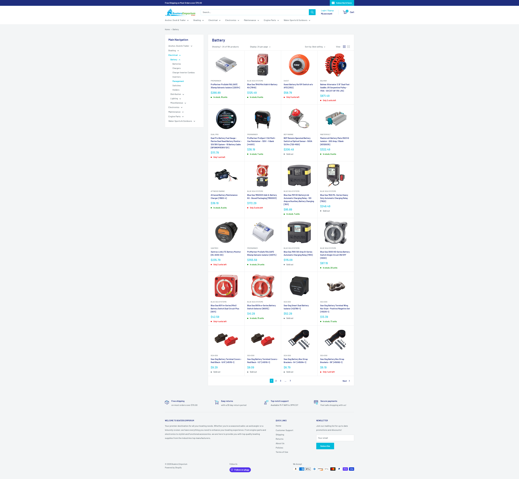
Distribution (175, 94)
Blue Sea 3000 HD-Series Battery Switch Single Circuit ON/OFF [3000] (335, 255)
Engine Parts (270, 20)
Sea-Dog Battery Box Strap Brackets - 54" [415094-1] (296, 360)
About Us (280, 443)
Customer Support (284, 430)
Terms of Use (282, 452)
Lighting (174, 98)
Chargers (176, 68)
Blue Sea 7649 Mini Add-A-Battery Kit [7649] (262, 86)
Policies (279, 447)
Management (178, 81)
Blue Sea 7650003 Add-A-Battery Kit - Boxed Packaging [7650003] (262, 196)
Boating (197, 20)
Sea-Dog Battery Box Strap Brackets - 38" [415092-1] (332, 360)
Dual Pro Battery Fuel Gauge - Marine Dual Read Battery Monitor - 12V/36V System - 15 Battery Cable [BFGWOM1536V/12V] (226, 143)
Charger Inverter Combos (183, 72)
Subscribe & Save (344, 3)
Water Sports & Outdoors (295, 20)
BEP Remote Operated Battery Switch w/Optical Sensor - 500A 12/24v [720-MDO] (298, 141)
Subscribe (325, 446)
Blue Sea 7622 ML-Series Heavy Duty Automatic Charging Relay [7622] (334, 198)
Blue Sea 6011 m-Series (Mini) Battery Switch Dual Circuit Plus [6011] (225, 308)
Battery (176, 29)
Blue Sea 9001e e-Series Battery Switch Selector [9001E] (261, 307)
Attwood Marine (218, 191)
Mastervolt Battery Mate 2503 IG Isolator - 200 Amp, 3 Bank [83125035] (334, 141)
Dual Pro (215, 134)
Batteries (176, 64)
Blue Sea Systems (255, 81)
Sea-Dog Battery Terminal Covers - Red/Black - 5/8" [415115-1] (226, 360)
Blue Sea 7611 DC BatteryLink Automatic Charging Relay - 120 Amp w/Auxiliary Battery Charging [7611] (299, 200)
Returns (279, 438)
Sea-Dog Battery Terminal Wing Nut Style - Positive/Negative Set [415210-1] (335, 308)
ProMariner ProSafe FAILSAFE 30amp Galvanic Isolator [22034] (225, 86)
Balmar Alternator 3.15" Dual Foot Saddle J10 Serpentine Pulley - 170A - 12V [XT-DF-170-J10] (335, 87)
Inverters (176, 77)
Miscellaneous (176, 103)
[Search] (312, 12)
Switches (176, 85)
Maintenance (250, 20)
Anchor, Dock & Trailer (175, 20)
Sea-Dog (287, 302)
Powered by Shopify (173, 467)
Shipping (280, 434)
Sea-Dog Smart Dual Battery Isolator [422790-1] (296, 307)
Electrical (213, 20)
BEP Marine (288, 134)
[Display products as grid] (344, 46)
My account (326, 13)
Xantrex (214, 248)
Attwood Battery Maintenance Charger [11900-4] (224, 196)
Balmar (323, 81)
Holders (175, 90)
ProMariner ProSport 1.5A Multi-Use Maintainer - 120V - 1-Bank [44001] (261, 141)
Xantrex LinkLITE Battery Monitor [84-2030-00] (226, 253)
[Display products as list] (348, 46)
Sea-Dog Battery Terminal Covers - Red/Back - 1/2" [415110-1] (262, 360)
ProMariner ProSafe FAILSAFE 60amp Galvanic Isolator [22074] (261, 253)
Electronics (230, 20)
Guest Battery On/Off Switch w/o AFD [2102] (298, 86)
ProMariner (216, 81)
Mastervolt (325, 134)
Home (167, 29)
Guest (286, 81)
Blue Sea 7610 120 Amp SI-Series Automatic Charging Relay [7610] (298, 253)
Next (345, 381)
